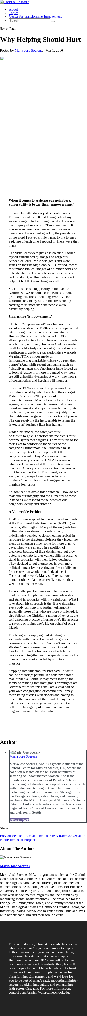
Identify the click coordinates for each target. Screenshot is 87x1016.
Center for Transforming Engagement (35, 16)
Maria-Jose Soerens (28, 50)
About (13, 9)
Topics (13, 13)
